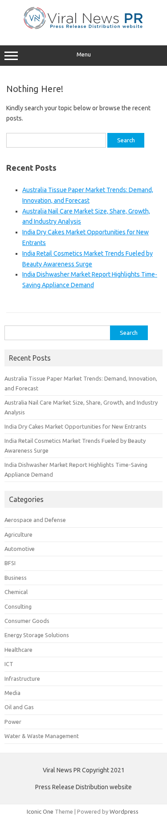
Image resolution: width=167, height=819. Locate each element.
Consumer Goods (26, 621)
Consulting (18, 606)
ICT (8, 664)
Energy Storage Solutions (36, 635)
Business (15, 577)
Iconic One (40, 811)
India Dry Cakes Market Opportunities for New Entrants (75, 426)
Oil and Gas (19, 707)
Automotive (19, 549)
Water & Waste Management (41, 736)
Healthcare (18, 649)
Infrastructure (22, 678)
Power (12, 722)
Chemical (16, 592)
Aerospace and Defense (35, 520)
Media (12, 693)
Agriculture (18, 534)
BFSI (10, 563)
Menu (84, 54)
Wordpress (124, 811)
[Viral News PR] (83, 26)
